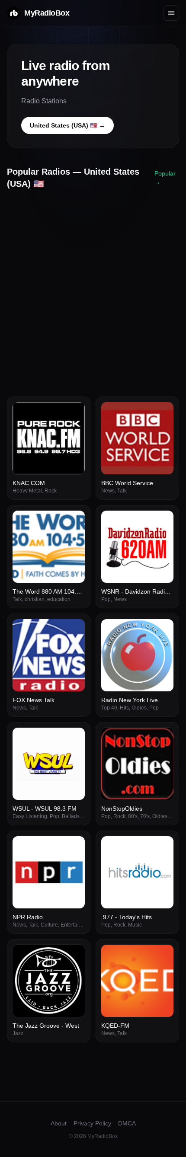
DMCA (127, 1123)
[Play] (73, 413)
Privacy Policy (92, 1123)
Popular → (165, 177)
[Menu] (171, 13)
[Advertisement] (93, 290)
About (59, 1123)
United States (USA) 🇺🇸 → (67, 125)
